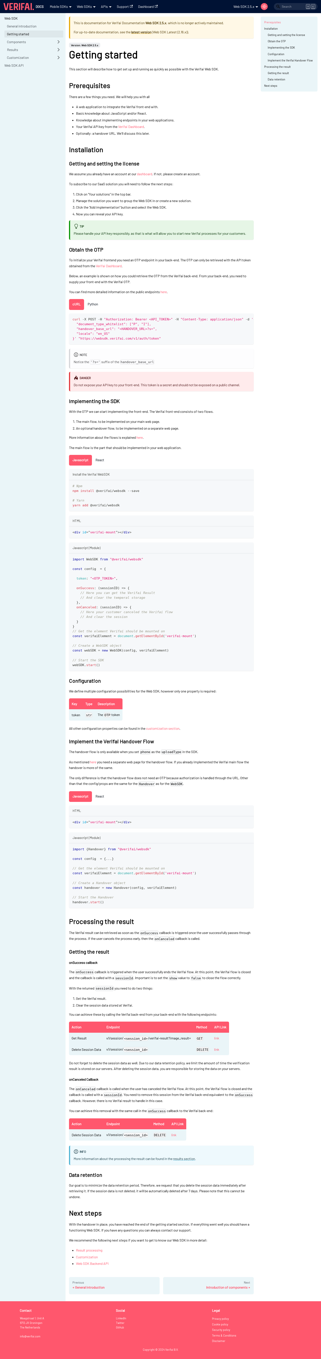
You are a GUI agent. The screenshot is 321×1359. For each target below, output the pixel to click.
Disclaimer (218, 1341)
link (216, 1038)
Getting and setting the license (286, 35)
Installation (271, 28)
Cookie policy (220, 1324)
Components (16, 42)
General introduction (21, 26)
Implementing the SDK (281, 47)
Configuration (276, 54)
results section (184, 1159)
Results (12, 50)
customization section (162, 728)
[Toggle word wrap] (240, 319)
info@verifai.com (30, 1336)
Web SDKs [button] (84, 6)
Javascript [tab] (80, 460)
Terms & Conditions (224, 1335)
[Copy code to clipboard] (248, 319)
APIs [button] (104, 6)
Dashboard (146, 6)
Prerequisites (272, 22)
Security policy (221, 1330)
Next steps (270, 85)
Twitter (120, 1323)
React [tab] (99, 460)
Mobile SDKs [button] (59, 6)
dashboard (144, 174)
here (163, 292)
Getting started (18, 34)
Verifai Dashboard (131, 126)
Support (123, 6)
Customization (18, 57)
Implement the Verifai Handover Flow (290, 60)
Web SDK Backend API (92, 1263)
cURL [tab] (76, 304)
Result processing (89, 1250)
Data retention (276, 79)
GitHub (120, 1327)
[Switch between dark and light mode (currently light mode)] (264, 6)
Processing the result (277, 66)
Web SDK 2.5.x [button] (243, 6)
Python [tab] (93, 304)
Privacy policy (220, 1318)
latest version (141, 32)
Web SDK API (14, 65)
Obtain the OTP (277, 41)
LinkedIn (121, 1318)
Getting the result (278, 73)
